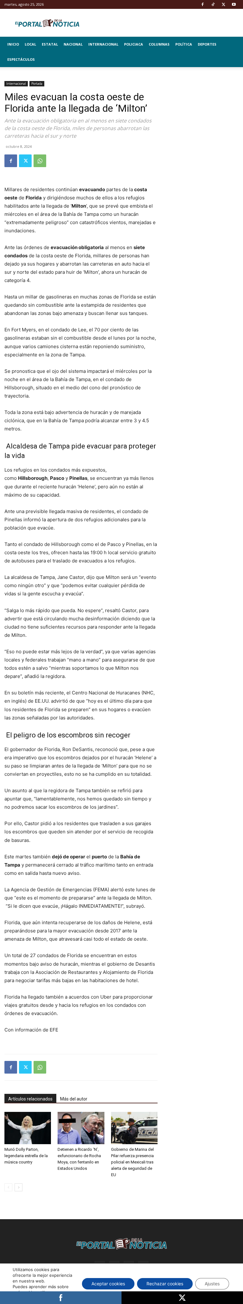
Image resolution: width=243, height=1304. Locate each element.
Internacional (103, 44)
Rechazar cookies (164, 1283)
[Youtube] (234, 4)
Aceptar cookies (108, 1283)
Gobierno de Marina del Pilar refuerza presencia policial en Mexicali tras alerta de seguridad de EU (132, 1162)
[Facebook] (202, 4)
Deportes (207, 44)
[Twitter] (223, 4)
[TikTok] (213, 4)
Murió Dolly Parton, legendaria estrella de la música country (26, 1155)
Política (183, 44)
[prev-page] (8, 1187)
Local (30, 44)
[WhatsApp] (40, 160)
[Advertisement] (202, 112)
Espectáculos (21, 59)
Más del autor (73, 1098)
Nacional (73, 44)
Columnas (159, 44)
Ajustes (212, 1283)
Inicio (13, 44)
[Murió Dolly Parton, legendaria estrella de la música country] (27, 1128)
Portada (36, 83)
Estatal (50, 44)
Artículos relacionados (30, 1098)
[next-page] (18, 1187)
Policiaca (133, 44)
